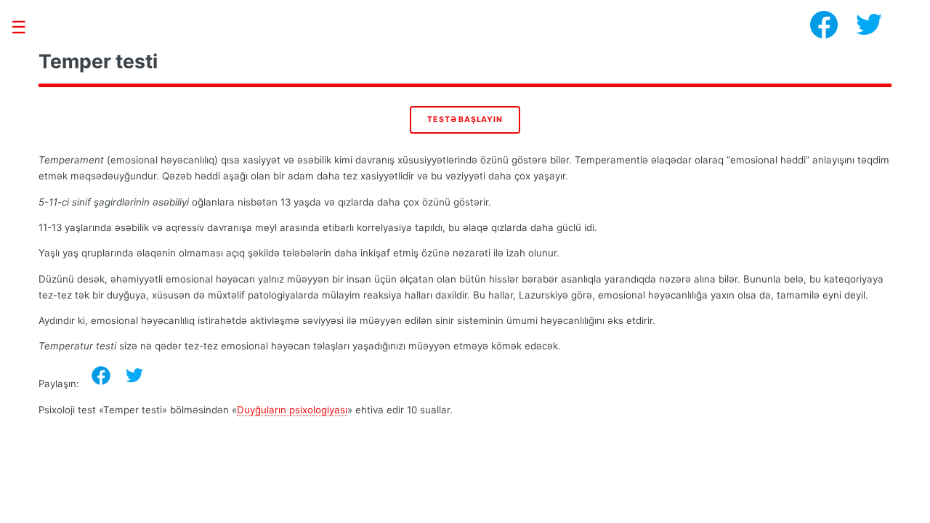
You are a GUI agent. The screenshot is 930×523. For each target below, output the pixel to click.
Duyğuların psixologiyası (292, 409)
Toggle (26, 27)
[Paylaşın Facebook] (101, 375)
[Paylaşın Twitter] (134, 375)
